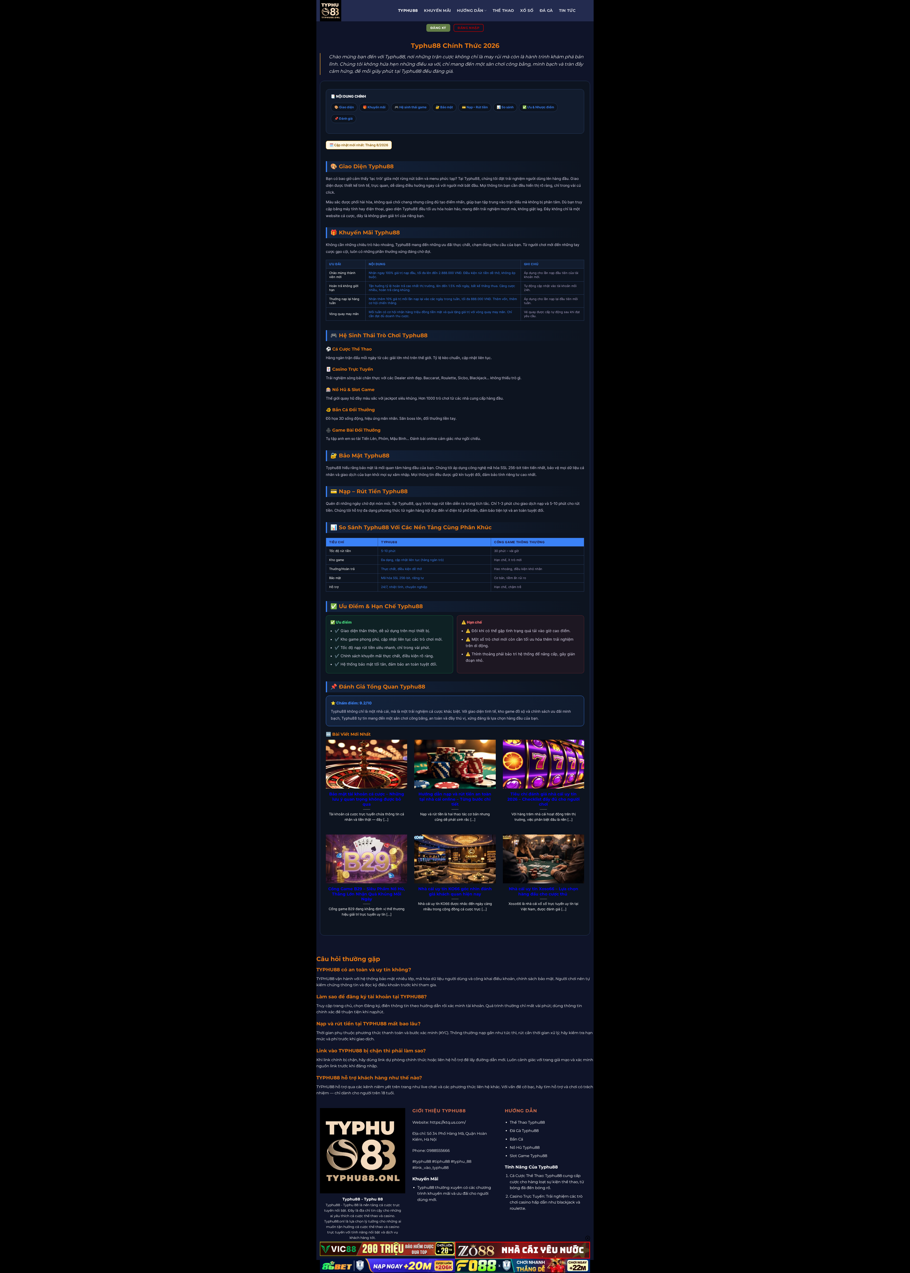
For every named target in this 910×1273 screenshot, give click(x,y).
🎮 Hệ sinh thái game (411, 107)
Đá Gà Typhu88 (524, 1130)
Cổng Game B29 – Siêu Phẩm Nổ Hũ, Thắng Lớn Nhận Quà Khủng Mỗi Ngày (366, 893)
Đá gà (546, 10)
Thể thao (503, 10)
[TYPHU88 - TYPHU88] (355, 10)
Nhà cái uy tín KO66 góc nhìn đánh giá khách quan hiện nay (455, 891)
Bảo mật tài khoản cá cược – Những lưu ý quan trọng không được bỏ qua (366, 799)
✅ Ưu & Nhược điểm (538, 107)
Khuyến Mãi (437, 10)
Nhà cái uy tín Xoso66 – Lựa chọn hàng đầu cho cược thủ (543, 891)
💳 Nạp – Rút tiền (475, 107)
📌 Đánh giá (343, 118)
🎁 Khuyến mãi (374, 107)
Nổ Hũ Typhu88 (525, 1147)
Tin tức (567, 10)
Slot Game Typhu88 (528, 1156)
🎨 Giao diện (344, 107)
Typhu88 (408, 10)
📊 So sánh (505, 107)
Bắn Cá (516, 1139)
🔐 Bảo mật (444, 107)
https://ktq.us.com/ (448, 1122)
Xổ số (526, 10)
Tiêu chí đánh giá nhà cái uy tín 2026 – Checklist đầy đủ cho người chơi (543, 799)
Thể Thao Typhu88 (527, 1122)
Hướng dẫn (470, 10)
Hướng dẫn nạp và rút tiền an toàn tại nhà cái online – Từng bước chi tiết (455, 799)
